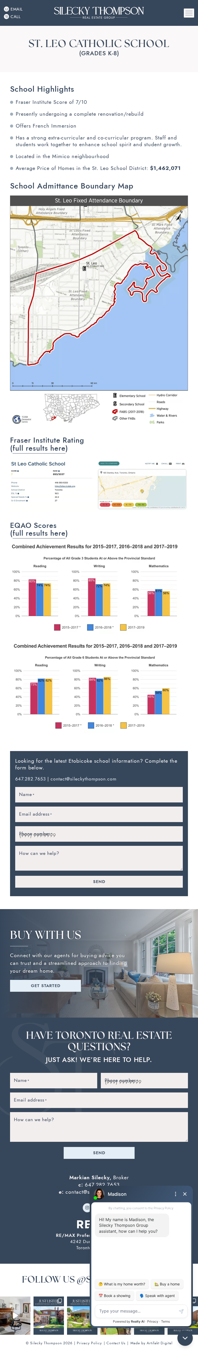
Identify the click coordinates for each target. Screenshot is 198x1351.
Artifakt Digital (159, 1343)
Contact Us (116, 1343)
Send (99, 882)
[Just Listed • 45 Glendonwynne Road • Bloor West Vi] (49, 1316)
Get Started (45, 986)
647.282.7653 (30, 779)
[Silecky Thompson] (99, 12)
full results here (39, 448)
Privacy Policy (89, 1343)
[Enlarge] (181, 202)
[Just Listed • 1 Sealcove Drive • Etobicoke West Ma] (82, 1316)
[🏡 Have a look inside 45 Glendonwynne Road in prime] (15, 1316)
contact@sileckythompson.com (84, 779)
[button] (189, 13)
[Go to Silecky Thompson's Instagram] (87, 1207)
